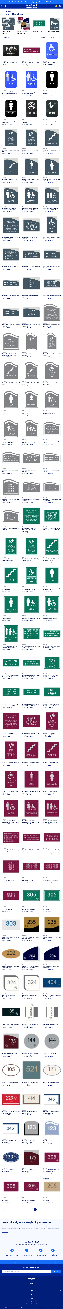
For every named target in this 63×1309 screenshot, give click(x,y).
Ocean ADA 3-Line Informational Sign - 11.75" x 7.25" (31, 500)
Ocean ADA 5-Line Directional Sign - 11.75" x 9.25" (51, 441)
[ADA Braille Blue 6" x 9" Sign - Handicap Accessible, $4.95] (52, 50)
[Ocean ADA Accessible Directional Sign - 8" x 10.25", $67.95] (52, 370)
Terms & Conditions (42, 1307)
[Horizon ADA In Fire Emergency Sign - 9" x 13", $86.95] (11, 137)
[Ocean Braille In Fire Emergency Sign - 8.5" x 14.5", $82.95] (31, 341)
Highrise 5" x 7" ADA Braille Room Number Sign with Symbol (30, 1025)
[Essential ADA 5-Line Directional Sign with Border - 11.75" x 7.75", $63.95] (31, 633)
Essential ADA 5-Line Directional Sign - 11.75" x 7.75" (31, 646)
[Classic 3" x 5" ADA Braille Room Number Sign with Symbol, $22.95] (31, 1186)
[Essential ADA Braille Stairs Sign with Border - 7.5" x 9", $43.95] (11, 575)
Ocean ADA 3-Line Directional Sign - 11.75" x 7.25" (10, 470)
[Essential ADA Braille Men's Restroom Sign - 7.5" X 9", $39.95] (31, 779)
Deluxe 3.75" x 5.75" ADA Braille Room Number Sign (52, 908)
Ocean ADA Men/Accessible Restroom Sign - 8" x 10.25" (49, 412)
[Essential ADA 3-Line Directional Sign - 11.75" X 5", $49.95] (31, 837)
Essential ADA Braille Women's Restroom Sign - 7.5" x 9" (50, 792)
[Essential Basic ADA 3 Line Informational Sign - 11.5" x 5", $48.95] (31, 866)
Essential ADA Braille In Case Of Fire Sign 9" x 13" (10, 763)
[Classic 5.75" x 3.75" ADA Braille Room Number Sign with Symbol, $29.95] (52, 1157)
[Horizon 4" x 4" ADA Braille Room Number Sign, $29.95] (31, 1157)
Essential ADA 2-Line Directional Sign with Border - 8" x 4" (10, 676)
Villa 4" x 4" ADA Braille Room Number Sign (52, 937)
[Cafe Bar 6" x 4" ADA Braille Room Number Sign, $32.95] (11, 1128)
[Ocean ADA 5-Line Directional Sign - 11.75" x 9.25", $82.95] (52, 428)
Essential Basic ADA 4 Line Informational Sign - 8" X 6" (8, 879)
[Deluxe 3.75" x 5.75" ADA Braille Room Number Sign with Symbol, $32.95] (31, 895)
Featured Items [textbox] (51, 37)
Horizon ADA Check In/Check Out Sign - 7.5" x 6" (31, 238)
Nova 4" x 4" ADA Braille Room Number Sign (29, 996)
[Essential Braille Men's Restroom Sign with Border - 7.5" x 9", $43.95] (52, 575)
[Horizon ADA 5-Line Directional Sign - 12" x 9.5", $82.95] (11, 254)
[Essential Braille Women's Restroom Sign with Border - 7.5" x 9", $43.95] (11, 604)
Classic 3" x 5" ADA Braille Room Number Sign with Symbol (29, 1199)
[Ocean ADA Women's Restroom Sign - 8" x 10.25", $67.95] (31, 399)
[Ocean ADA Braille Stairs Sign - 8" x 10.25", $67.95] (31, 370)
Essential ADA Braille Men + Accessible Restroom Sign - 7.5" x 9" (10, 821)
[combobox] (54, 37)
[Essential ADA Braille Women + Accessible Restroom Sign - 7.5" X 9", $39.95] (31, 808)
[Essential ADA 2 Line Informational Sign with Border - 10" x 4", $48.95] (31, 692)
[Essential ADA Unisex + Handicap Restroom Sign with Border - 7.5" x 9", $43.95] (11, 633)
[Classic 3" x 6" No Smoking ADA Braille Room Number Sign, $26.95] (52, 983)
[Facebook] (26, 1302)
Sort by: (43, 37)
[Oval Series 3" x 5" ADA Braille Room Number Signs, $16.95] (11, 1157)
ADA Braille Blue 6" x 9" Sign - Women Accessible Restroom (31, 92)
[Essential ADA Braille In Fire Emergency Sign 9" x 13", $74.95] (52, 721)
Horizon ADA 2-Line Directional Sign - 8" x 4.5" (51, 267)
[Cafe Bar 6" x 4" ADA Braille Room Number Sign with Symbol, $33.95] (52, 1099)
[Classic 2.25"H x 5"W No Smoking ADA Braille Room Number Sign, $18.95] (11, 1012)
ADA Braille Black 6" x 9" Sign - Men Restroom (51, 92)
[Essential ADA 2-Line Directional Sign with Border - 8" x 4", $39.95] (11, 662)
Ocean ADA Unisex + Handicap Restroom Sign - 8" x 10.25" (29, 441)
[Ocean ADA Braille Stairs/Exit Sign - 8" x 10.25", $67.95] (11, 370)
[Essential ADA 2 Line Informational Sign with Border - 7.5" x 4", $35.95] (52, 692)
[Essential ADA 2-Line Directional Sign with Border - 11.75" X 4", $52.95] (31, 662)
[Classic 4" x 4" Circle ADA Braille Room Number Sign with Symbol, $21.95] (31, 1041)
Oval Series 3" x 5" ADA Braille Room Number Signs (10, 1170)
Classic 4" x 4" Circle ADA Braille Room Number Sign (50, 1054)
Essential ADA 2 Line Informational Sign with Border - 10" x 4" (30, 705)
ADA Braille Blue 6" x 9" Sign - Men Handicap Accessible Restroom (10, 92)
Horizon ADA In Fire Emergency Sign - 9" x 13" (10, 150)
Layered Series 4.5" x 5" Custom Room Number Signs (30, 1141)
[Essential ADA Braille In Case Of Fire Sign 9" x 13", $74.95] (11, 750)
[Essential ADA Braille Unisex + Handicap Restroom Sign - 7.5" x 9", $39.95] (52, 808)
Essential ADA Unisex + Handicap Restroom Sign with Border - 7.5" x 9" (11, 646)
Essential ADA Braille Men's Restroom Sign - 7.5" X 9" (31, 792)
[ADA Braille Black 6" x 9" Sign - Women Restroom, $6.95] (11, 108)
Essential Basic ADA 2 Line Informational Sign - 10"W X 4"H (50, 879)
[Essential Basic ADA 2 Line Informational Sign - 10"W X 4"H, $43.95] (52, 866)
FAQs (52, 1254)
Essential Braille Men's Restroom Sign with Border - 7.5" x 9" (52, 588)
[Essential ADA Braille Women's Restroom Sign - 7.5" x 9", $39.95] (52, 779)
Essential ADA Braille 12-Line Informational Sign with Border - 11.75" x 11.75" (30, 530)
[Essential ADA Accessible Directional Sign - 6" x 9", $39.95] (11, 779)
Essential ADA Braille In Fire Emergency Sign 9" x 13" (49, 734)
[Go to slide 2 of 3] (61, 25)
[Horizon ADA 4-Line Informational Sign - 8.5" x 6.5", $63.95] (31, 283)
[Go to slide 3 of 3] (1, 25)
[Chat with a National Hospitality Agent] (26, 1250)
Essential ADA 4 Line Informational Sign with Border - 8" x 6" (51, 676)
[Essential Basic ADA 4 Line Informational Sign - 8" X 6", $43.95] (11, 866)
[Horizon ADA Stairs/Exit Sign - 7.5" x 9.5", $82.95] (52, 137)
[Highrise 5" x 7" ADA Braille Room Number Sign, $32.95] (52, 1012)
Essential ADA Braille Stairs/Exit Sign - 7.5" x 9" (31, 763)
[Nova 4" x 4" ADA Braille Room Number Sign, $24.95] (31, 983)
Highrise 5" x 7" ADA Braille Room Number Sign (50, 1025)
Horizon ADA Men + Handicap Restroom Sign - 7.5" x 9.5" (9, 209)
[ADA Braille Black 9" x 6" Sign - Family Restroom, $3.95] (11, 50)
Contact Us (40, 1254)
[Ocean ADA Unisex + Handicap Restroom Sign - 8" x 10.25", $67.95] (31, 428)
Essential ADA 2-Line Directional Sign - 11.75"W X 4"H (31, 63)
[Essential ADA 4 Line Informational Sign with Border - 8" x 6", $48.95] (52, 662)
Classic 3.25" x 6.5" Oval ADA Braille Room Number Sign (10, 967)
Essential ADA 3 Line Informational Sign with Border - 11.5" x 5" (10, 705)
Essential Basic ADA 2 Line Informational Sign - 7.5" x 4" (9, 908)
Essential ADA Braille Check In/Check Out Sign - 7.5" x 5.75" (31, 734)
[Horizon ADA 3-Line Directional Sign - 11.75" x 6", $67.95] (31, 254)
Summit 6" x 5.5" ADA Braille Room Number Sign (51, 967)
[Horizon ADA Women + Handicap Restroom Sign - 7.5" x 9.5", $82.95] (31, 196)
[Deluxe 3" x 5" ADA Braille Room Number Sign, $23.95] (31, 1099)
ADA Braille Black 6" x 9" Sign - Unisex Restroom (10, 63)
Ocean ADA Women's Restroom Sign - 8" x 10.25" (31, 412)
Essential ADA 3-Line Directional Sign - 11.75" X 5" (31, 850)
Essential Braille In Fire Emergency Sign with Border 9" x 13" (10, 559)
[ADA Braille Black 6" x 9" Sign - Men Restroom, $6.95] (52, 79)
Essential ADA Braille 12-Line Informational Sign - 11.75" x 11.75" (10, 734)
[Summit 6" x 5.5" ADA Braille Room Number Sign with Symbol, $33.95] (31, 953)
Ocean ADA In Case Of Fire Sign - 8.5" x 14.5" (52, 354)
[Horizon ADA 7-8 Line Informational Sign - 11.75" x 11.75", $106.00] (11, 225)
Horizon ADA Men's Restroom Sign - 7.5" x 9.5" (30, 179)
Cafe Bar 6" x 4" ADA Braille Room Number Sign (10, 1141)
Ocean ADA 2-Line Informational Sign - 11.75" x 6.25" (52, 500)
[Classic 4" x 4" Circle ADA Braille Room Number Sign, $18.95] (52, 1041)
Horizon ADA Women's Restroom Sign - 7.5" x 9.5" (52, 179)
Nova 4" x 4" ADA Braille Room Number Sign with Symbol (9, 996)
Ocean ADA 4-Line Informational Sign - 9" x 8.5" (11, 500)
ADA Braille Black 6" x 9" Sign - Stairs (51, 121)
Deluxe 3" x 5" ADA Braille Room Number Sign (29, 1112)
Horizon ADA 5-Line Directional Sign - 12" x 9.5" (11, 267)
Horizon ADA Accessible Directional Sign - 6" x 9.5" (51, 238)
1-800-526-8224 (12, 1254)
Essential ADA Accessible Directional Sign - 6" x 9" (10, 792)
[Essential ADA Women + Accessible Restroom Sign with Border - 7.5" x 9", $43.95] (52, 604)
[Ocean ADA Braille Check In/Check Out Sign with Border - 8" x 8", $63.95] (11, 341)
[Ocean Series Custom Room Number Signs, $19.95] (52, 1128)
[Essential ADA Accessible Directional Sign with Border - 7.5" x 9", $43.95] (31, 575)
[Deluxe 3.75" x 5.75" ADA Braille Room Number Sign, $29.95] (52, 895)
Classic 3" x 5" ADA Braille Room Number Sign (50, 1199)
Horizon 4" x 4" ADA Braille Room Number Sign (30, 1170)
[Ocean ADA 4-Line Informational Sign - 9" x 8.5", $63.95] (11, 486)
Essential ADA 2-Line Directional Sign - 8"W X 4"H (51, 850)
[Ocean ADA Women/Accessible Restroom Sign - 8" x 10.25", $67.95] (11, 428)
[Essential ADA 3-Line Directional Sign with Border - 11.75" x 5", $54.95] (52, 633)
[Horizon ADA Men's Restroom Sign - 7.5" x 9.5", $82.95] (31, 166)
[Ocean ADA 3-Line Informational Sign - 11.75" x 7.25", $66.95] (31, 486)
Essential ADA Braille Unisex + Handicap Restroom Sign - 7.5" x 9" (51, 821)
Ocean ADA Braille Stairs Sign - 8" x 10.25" (30, 383)
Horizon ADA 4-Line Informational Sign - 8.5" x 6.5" (30, 296)
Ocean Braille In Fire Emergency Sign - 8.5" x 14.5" (31, 354)
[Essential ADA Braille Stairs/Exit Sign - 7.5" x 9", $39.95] (31, 750)
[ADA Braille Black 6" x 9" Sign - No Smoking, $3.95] (31, 108)
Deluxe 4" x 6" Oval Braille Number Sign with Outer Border (10, 1083)
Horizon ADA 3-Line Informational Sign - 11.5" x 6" (52, 296)
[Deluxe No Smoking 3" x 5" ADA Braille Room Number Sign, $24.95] (11, 1099)
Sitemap (59, 1307)
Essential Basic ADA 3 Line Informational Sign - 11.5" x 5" (29, 879)
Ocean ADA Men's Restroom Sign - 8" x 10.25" (11, 412)
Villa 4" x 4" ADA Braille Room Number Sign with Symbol (31, 937)
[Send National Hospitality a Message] (40, 1250)
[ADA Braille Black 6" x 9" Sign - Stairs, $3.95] (52, 108)
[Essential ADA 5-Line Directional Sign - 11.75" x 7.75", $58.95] (11, 837)
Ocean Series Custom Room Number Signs (52, 1141)
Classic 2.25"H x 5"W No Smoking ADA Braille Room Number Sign (11, 1025)
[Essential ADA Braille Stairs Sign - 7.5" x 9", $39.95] (52, 750)
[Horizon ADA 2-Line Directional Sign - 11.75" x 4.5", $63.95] (11, 283)
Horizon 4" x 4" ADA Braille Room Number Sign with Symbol (9, 1054)
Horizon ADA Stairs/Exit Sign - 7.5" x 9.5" (51, 150)
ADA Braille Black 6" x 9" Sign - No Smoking (30, 121)
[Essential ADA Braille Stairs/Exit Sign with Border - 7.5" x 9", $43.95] (52, 546)
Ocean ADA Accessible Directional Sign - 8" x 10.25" (51, 383)
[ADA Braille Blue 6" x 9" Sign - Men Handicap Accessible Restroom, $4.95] (11, 79)
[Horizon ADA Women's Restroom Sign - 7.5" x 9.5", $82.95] (52, 166)
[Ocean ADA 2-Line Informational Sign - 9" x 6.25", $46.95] (11, 516)
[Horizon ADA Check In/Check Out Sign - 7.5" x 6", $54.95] (31, 225)
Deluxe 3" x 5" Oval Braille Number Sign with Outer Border (51, 1083)
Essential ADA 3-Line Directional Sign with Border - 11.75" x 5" (51, 646)
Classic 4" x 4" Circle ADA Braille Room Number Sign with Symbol (30, 1054)
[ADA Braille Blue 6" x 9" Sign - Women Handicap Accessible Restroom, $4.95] (31, 79)
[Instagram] (31, 1302)
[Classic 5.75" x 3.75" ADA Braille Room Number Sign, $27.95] (11, 1186)
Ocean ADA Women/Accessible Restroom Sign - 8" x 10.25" (9, 441)
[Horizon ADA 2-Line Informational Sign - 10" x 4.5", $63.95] (11, 312)
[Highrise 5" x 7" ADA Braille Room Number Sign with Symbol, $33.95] (31, 1012)
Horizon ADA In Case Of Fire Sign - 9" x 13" (31, 150)
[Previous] (3, 1209)
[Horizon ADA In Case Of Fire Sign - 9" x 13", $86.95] (31, 137)
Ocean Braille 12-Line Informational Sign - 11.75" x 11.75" (51, 325)
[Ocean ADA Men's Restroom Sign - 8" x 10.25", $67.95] (11, 399)
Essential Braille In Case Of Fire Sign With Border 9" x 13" (30, 559)
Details (52, 2)
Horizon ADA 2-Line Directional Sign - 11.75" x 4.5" (10, 296)
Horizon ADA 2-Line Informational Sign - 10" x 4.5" (11, 325)
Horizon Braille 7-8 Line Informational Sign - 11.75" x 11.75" (11, 238)
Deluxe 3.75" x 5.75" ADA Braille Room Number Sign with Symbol (31, 908)
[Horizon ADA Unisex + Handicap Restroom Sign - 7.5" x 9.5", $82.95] (52, 196)
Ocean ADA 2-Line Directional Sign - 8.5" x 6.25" (31, 470)
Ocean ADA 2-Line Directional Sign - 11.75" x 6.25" (51, 470)
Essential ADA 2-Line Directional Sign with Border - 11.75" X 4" (31, 676)
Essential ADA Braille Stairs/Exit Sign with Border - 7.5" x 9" (51, 559)
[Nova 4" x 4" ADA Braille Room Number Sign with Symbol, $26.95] (11, 983)
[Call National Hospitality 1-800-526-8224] (12, 1250)
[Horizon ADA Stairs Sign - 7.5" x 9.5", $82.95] (11, 166)
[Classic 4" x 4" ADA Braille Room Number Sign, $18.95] (31, 1070)
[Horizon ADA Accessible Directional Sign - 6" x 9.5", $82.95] (52, 225)
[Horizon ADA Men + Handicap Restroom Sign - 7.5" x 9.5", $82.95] (11, 196)
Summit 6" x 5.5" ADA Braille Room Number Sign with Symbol (30, 967)
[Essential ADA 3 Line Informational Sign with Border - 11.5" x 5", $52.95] (11, 692)
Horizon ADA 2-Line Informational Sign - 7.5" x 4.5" (31, 325)
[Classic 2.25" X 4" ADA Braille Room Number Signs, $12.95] (11, 924)
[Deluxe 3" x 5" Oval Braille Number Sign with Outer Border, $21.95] (52, 1070)
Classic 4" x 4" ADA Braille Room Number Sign (30, 1083)
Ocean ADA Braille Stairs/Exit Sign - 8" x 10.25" (11, 383)
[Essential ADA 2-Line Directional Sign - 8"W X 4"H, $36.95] (52, 837)
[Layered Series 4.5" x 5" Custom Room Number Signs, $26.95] (31, 1128)
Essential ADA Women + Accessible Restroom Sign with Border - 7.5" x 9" (52, 617)
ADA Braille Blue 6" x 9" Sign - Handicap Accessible (50, 63)
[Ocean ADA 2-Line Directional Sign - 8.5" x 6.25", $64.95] (31, 457)
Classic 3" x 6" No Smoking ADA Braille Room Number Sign (52, 996)
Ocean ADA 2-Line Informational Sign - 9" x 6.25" (11, 529)
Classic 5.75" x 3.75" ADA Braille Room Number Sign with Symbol (52, 1170)
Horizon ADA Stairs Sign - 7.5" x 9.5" (10, 179)
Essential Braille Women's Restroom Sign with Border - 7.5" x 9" (10, 617)
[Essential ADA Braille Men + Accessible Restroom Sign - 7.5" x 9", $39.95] (11, 808)
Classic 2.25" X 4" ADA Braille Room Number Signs (10, 937)
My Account (6, 6)
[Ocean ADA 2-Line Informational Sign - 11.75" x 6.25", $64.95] (52, 486)
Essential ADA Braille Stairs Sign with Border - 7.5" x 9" (10, 588)
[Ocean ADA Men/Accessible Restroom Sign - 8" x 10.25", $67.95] (52, 399)
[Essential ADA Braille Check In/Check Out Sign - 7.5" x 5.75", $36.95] (31, 721)
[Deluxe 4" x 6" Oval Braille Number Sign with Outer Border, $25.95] (11, 1070)
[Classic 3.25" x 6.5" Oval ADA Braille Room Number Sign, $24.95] (11, 953)
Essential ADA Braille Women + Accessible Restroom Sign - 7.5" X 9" (31, 821)
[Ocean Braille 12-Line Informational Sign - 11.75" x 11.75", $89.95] (52, 312)
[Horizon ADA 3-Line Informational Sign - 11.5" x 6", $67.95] (52, 283)
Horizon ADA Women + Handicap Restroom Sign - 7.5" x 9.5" (30, 209)
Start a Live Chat (27, 1254)
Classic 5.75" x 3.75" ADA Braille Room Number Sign (11, 1199)
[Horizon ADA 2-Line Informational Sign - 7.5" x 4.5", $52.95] (31, 312)
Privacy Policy (52, 1307)
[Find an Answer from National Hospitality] (53, 1250)
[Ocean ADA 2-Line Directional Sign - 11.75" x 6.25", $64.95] (52, 457)
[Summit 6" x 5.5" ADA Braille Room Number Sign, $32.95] (52, 953)
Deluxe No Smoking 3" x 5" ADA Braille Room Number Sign (11, 1112)
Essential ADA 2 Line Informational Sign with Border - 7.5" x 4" (51, 705)
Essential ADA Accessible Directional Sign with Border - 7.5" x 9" (31, 588)
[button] (6, 37)
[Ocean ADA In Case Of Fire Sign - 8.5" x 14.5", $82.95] (52, 341)
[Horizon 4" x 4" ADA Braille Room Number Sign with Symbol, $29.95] (11, 1041)
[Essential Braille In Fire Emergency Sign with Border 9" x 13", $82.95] (11, 546)
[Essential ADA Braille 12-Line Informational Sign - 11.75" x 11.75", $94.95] (11, 721)
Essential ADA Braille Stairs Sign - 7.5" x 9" (52, 763)
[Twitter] (36, 1302)
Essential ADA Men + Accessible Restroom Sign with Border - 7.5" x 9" (31, 617)
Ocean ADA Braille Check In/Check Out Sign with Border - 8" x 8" (10, 354)
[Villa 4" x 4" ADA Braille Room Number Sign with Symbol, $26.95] (31, 924)
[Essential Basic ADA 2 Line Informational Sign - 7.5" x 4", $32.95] (11, 895)
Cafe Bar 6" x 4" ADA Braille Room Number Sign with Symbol (51, 1112)
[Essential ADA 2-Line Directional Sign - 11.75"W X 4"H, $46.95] (31, 50)
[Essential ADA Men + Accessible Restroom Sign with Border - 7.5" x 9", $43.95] (31, 604)
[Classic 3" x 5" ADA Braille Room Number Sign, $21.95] (52, 1186)
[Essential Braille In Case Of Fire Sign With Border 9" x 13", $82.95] (31, 546)
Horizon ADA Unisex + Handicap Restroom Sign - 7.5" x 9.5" (50, 209)
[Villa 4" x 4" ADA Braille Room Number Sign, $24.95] (52, 924)
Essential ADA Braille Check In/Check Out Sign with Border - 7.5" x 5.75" (51, 529)
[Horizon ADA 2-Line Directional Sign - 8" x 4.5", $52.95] (52, 254)
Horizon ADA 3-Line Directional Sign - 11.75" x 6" (31, 267)
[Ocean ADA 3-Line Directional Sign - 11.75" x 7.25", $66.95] (11, 457)
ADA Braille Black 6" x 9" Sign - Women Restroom (9, 121)
